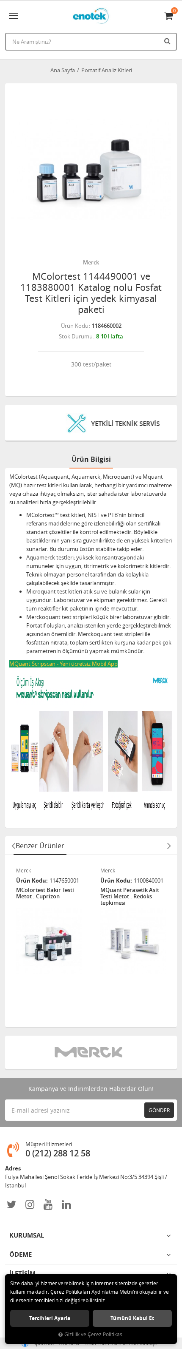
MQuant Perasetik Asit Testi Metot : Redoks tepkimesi (129, 896)
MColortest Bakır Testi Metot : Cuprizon (45, 893)
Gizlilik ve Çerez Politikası (94, 1334)
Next (169, 845)
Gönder (159, 1110)
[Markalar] (91, 1052)
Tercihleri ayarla (49, 1318)
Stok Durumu (76, 336)
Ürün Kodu (74, 325)
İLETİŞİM (22, 1273)
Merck (91, 262)
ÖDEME (20, 1254)
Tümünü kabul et (132, 1318)
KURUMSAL (26, 1235)
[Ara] (168, 41)
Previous (13, 845)
